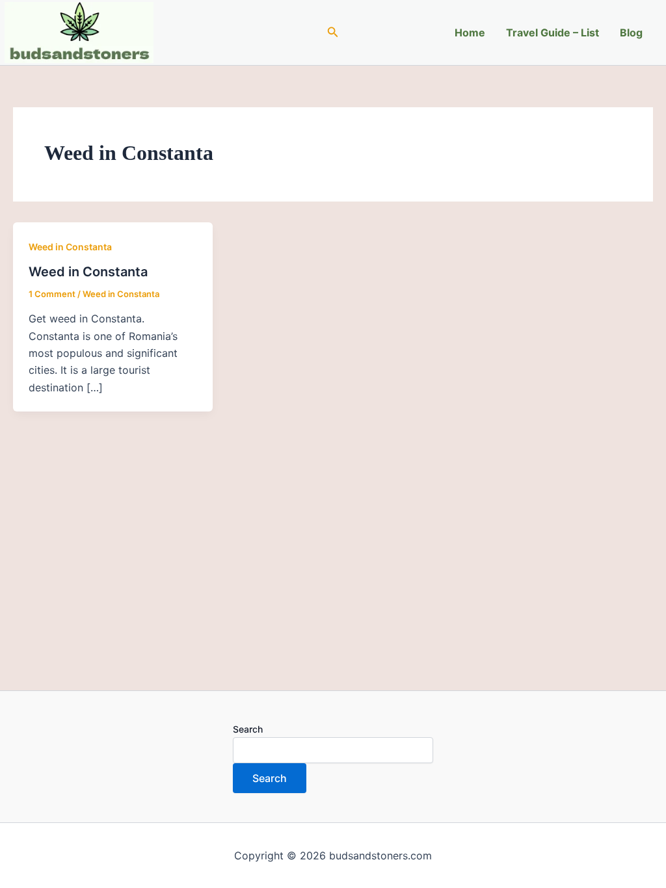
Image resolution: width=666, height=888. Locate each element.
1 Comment (52, 294)
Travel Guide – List (552, 32)
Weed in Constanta (70, 246)
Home (470, 32)
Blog (631, 32)
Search (248, 729)
